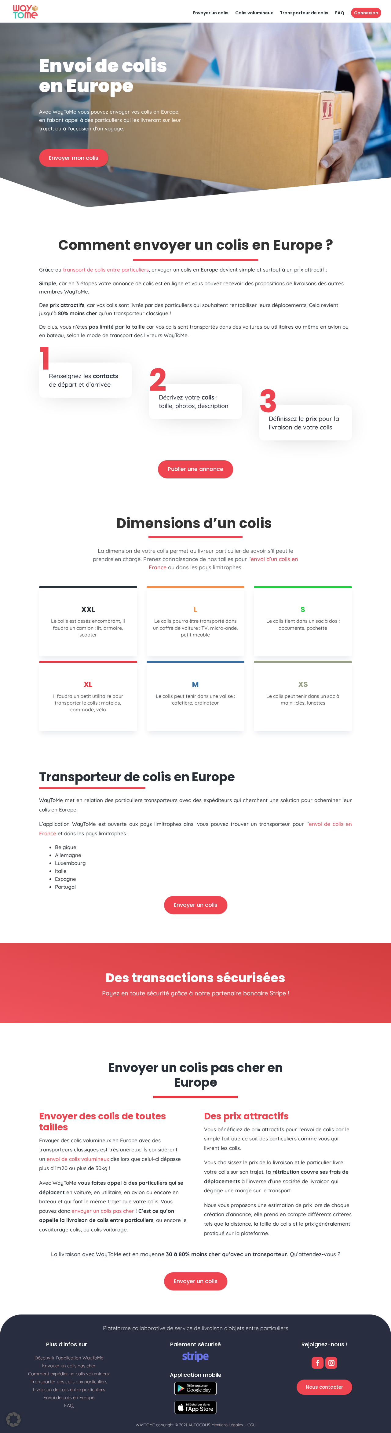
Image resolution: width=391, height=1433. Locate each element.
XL (88, 684)
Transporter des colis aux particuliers (69, 1381)
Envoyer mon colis (73, 158)
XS (303, 684)
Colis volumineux (254, 13)
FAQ (339, 13)
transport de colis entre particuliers (106, 269)
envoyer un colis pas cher (102, 1211)
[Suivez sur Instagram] (331, 1363)
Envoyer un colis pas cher (69, 1366)
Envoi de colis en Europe (68, 1397)
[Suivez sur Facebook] (317, 1363)
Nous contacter (324, 1387)
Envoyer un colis (210, 13)
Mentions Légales (227, 1424)
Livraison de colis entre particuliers (69, 1389)
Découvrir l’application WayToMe (69, 1358)
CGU (251, 1424)
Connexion (366, 13)
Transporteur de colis (304, 13)
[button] (13, 1419)
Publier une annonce (195, 469)
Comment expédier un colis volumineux (69, 1373)
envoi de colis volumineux (78, 1159)
